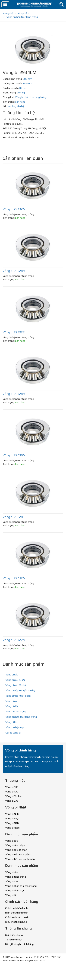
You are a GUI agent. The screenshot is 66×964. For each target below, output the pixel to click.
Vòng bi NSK (12, 814)
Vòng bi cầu (11, 674)
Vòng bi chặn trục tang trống (30, 97)
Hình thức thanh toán (16, 912)
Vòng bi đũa (11, 706)
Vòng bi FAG (11, 791)
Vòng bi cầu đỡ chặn (16, 685)
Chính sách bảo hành (16, 908)
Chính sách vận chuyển (17, 917)
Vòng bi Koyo (12, 818)
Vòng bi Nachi (12, 827)
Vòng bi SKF (11, 787)
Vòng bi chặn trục (14, 727)
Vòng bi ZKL (11, 800)
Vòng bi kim (11, 722)
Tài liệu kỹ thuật (13, 939)
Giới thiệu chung (14, 935)
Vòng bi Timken (13, 796)
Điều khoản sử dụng (16, 921)
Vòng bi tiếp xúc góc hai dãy (20, 690)
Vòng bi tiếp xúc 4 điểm (18, 695)
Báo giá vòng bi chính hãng (19, 944)
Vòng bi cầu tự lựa (15, 679)
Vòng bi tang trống (15, 711)
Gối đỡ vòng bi (13, 732)
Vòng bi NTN (12, 823)
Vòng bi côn (11, 701)
